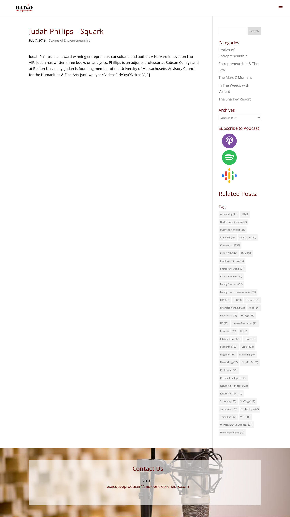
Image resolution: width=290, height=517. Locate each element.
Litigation (227, 354)
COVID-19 (228, 253)
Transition (228, 416)
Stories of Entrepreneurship (70, 40)
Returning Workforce (234, 385)
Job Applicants (230, 339)
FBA (224, 300)
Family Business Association (238, 292)
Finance (252, 300)
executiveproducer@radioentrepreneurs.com (148, 486)
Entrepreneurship (232, 268)
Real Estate (228, 370)
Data (246, 253)
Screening (228, 401)
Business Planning (232, 229)
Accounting (228, 214)
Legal (247, 346)
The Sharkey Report (235, 99)
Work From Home (232, 432)
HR (224, 323)
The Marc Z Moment (235, 77)
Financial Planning (232, 307)
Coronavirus (230, 245)
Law (250, 339)
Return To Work (231, 393)
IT (243, 331)
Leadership (228, 346)
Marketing (247, 354)
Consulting (247, 237)
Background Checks (233, 222)
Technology (250, 409)
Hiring (247, 315)
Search (254, 31)
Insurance (228, 331)
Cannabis (227, 237)
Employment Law (232, 261)
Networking (229, 362)
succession (228, 409)
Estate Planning (231, 276)
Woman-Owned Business (236, 424)
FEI (238, 300)
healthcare (228, 315)
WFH (245, 416)
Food (254, 307)
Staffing (247, 401)
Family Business (231, 284)
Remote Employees (233, 378)
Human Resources (244, 323)
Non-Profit (250, 362)
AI (245, 214)
